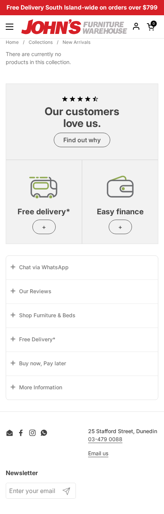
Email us (98, 453)
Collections (41, 42)
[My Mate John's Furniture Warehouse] (74, 26)
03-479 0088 (105, 439)
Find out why (82, 140)
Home (12, 42)
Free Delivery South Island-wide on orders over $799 (82, 7)
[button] (82, 267)
